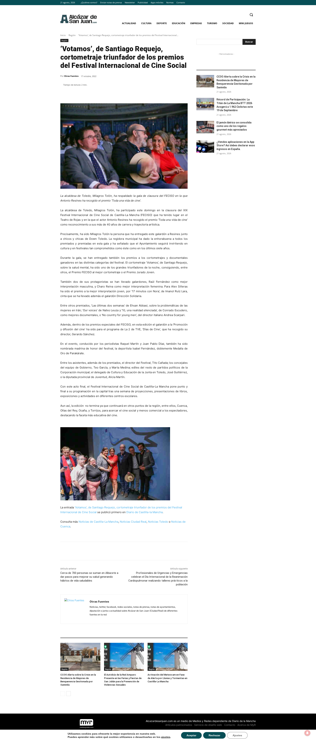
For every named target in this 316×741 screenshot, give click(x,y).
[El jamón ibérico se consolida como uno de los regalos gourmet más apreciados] (205, 127)
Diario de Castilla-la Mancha (144, 512)
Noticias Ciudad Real (133, 521)
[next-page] (68, 693)
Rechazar (214, 735)
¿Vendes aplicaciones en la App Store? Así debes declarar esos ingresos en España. (236, 145)
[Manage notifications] (307, 733)
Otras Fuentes (71, 76)
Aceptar (191, 735)
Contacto (229, 724)
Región (72, 35)
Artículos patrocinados (178, 724)
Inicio (63, 35)
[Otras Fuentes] (75, 609)
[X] (253, 3)
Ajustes (237, 735)
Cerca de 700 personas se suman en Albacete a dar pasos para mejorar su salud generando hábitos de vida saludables (89, 576)
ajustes (165, 737)
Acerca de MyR (246, 724)
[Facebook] (243, 3)
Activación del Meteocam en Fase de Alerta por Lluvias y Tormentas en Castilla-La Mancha (167, 678)
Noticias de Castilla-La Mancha (98, 521)
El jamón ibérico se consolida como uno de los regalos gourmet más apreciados (234, 126)
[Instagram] (248, 3)
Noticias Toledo (158, 521)
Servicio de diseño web (208, 724)
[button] (251, 14)
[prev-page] (62, 693)
